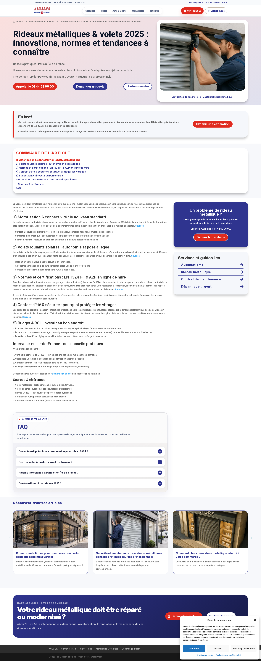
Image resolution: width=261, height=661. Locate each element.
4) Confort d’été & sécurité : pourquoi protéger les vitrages (51, 171)
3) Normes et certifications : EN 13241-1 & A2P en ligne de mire (52, 167)
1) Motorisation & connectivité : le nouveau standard (48, 159)
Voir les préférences (243, 648)
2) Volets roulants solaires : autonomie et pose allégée (48, 163)
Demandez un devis (62, 374)
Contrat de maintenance (201, 279)
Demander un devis (90, 86)
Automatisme (120, 11)
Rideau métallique (196, 272)
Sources (139, 226)
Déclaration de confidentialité (228, 655)
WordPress (96, 657)
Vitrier (104, 11)
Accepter (194, 648)
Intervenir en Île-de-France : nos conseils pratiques (46, 179)
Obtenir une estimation (213, 124)
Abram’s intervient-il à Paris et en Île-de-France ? (48, 472)
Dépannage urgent (196, 286)
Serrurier (90, 11)
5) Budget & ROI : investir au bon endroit (39, 175)
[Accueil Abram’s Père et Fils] (50, 10)
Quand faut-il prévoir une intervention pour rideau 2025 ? (53, 451)
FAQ (18, 188)
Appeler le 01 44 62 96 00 (35, 86)
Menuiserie (138, 11)
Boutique (154, 11)
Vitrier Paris (86, 649)
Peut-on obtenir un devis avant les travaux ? (45, 462)
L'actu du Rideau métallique (217, 97)
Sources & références (31, 184)
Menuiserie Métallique (107, 649)
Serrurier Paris (68, 649)
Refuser (218, 648)
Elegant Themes (68, 657)
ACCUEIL (53, 649)
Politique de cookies (205, 655)
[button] (254, 620)
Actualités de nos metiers (186, 97)
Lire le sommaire (138, 86)
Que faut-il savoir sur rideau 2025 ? (40, 483)
